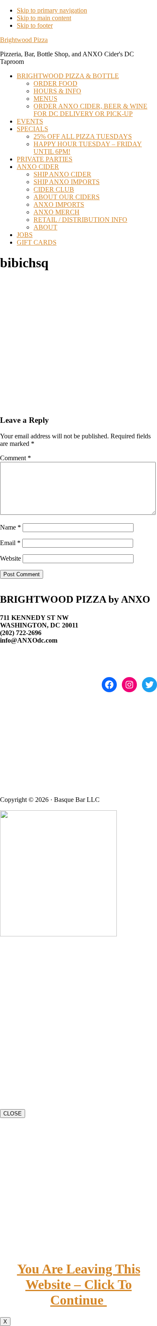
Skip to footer (35, 25)
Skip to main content (44, 17)
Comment (15, 457)
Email (10, 542)
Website (10, 558)
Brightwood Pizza (24, 39)
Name (10, 527)
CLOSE (12, 1113)
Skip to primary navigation (52, 10)
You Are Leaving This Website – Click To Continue (78, 1284)
